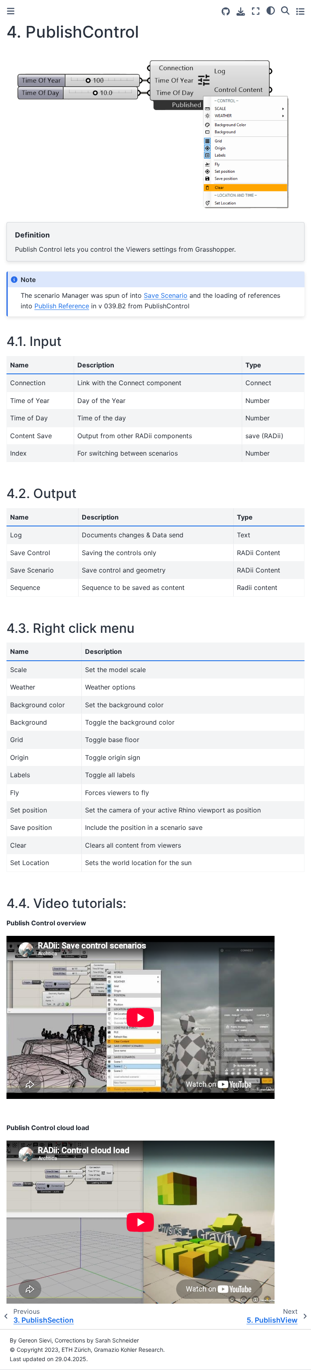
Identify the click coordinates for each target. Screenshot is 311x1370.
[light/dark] (270, 10)
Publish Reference (61, 306)
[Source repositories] (225, 11)
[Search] (285, 10)
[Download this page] (240, 11)
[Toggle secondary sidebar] (300, 11)
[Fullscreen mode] (255, 11)
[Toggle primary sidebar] (10, 11)
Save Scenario (165, 295)
